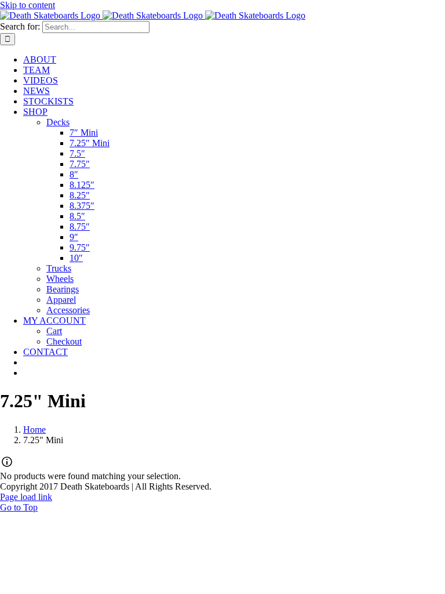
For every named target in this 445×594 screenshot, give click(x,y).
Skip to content (27, 5)
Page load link (26, 497)
